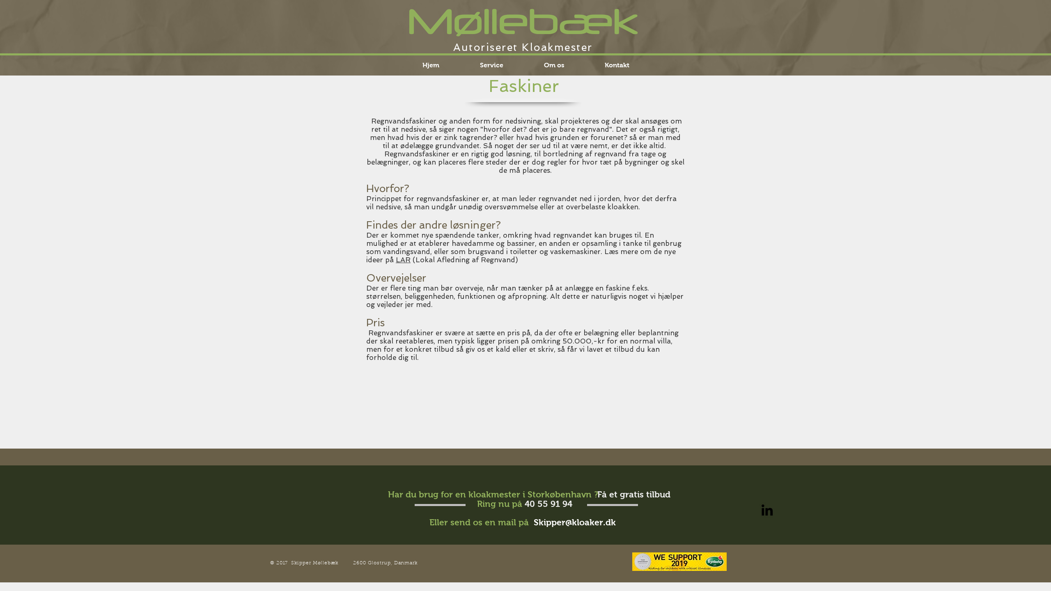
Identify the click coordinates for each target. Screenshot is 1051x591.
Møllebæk (523, 20)
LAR (403, 260)
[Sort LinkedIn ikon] (767, 510)
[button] (491, 65)
